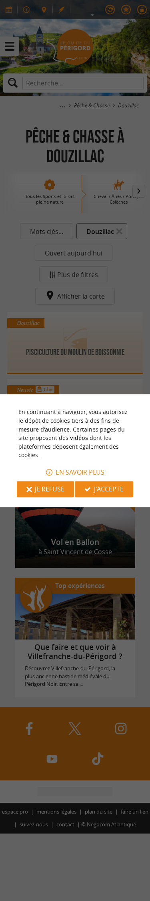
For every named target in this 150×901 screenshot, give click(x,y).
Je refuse (49, 489)
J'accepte (109, 489)
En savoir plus (80, 472)
